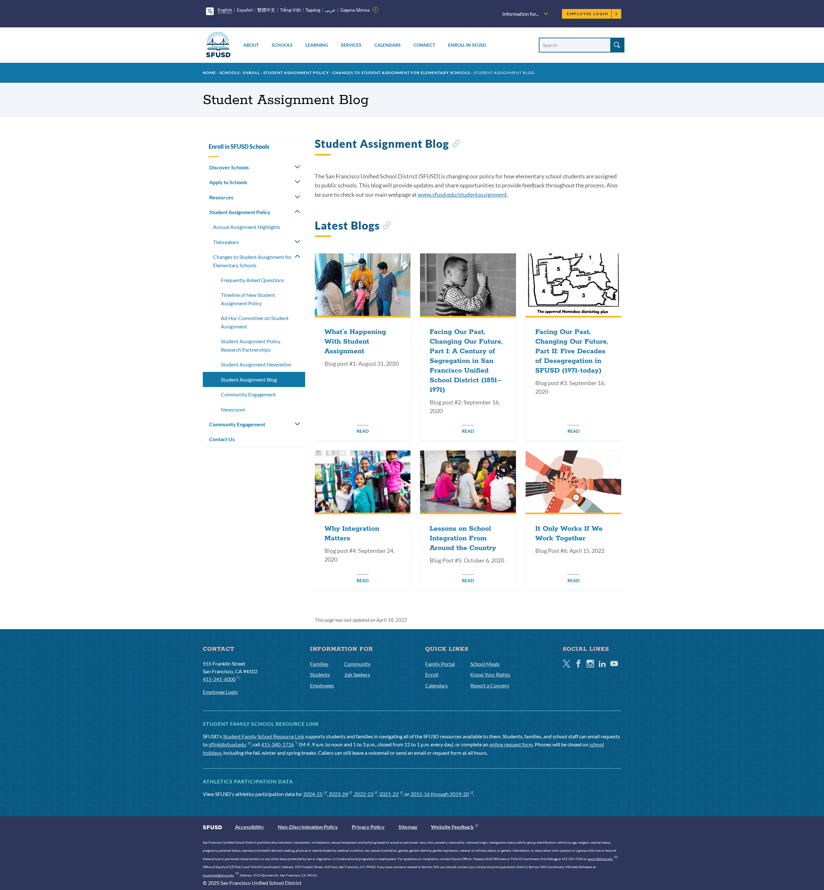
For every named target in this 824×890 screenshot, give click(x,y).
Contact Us (222, 439)
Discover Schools (229, 167)
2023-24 (338, 794)
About (251, 45)
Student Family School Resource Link (263, 736)
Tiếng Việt (290, 10)
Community (357, 664)
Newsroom (233, 409)
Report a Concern (489, 685)
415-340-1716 (277, 744)
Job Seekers (357, 674)
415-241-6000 (219, 679)
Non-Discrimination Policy (308, 827)
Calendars (387, 45)
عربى (330, 10)
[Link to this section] (456, 144)
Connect (424, 45)
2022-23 (363, 794)
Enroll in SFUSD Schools (239, 146)
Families (319, 664)
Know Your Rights (490, 674)
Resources (221, 197)
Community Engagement (248, 394)
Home (209, 72)
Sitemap (407, 827)
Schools (282, 45)
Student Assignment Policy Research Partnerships (250, 345)
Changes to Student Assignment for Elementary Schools (401, 72)
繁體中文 (266, 10)
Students (320, 674)
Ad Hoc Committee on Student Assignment (255, 322)
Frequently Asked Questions (252, 280)
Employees (322, 685)
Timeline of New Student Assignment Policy (248, 299)
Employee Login (587, 13)
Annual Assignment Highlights (246, 227)
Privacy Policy (368, 827)
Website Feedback (452, 827)
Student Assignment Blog (249, 379)
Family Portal (440, 664)
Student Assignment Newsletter (256, 364)
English (225, 10)
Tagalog (312, 10)
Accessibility (249, 827)
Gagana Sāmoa (355, 10)
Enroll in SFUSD (467, 45)
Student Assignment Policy (296, 72)
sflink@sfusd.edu (227, 744)
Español (245, 10)
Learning (316, 45)
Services (351, 45)
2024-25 (313, 794)
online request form (511, 744)
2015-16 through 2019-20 (439, 794)
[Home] (218, 46)
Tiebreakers (226, 242)
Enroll (251, 72)
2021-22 (388, 794)
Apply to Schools (228, 182)
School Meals (485, 664)
